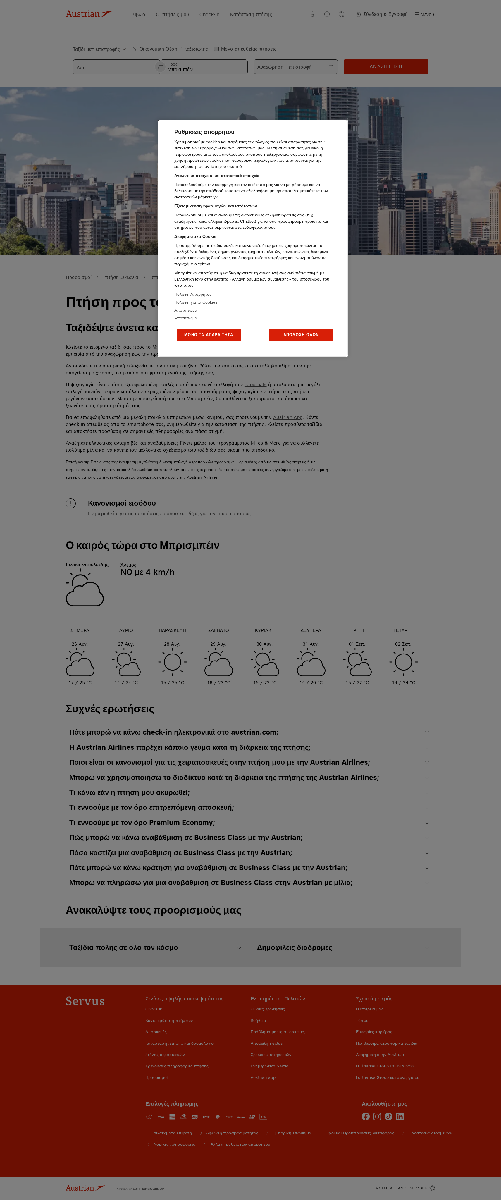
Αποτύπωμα (185, 310)
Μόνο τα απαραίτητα (208, 335)
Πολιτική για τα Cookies (195, 302)
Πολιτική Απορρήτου (193, 294)
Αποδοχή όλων (301, 335)
